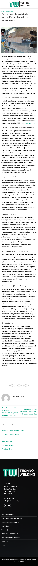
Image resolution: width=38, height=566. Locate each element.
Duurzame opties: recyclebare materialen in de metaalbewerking (28, 411)
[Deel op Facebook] (13, 385)
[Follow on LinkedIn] (5, 505)
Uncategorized (6, 449)
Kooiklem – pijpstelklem (10, 434)
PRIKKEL (22, 561)
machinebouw (30, 123)
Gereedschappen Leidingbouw (12, 430)
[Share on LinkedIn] (27, 385)
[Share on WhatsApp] (10, 385)
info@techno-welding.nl (12, 501)
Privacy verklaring (7, 559)
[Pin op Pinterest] (24, 385)
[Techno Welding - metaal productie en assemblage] (19, 4)
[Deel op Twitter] (17, 385)
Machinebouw (6, 441)
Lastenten (5, 438)
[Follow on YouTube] (9, 505)
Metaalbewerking (7, 11)
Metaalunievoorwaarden (18, 559)
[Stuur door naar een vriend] (20, 385)
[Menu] (2, 4)
